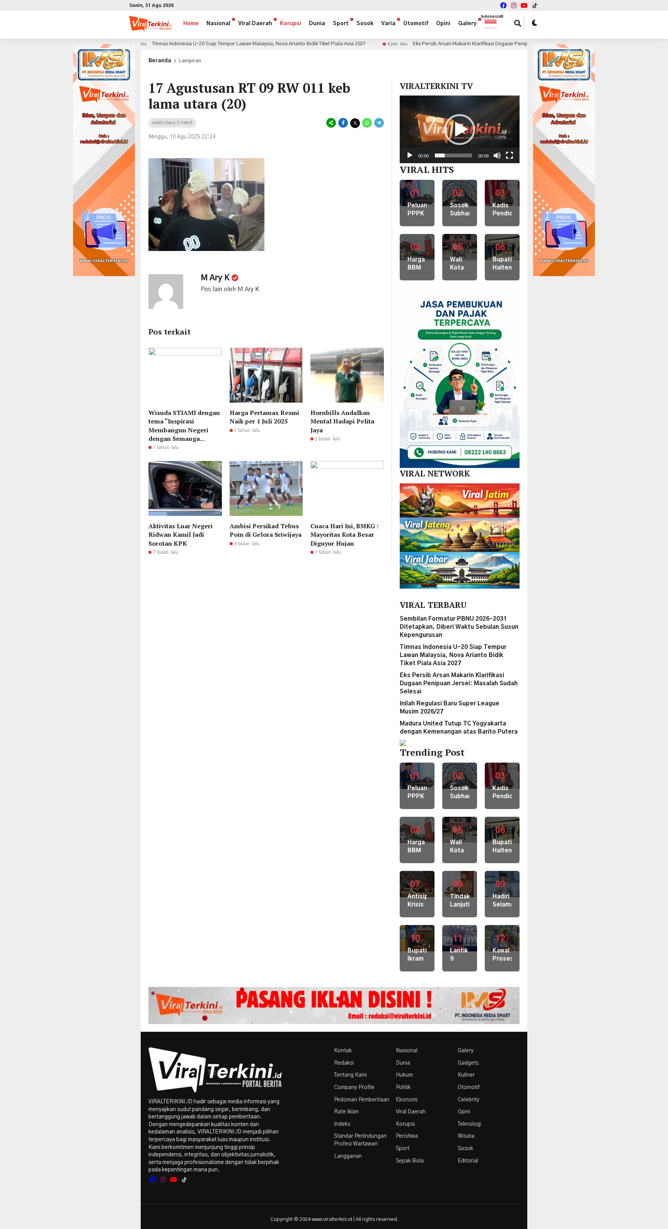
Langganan (348, 1156)
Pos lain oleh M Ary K (230, 289)
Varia (388, 23)
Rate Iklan (346, 1112)
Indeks (342, 1124)
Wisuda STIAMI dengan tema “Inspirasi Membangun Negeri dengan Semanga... (184, 425)
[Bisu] (497, 155)
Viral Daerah (255, 23)
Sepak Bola (410, 1161)
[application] (460, 129)
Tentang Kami (350, 1075)
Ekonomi (407, 1100)
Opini (443, 23)
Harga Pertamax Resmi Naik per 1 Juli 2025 (264, 416)
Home (191, 23)
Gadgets (468, 1063)
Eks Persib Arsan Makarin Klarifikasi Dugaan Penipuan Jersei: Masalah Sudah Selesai (278, 43)
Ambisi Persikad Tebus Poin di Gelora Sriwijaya (266, 530)
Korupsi (290, 23)
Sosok (364, 23)
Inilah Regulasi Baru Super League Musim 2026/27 (483, 43)
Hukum (404, 1075)
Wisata (466, 1136)
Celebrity (468, 1100)
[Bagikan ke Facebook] (343, 123)
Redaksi (344, 1063)
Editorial (468, 1161)
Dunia (317, 23)
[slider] (453, 155)
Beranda (159, 60)
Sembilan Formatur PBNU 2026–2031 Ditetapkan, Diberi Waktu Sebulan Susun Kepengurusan (459, 627)
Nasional (218, 23)
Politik (403, 1087)
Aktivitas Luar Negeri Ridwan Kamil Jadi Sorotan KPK (180, 535)
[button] (494, 23)
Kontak (343, 1050)
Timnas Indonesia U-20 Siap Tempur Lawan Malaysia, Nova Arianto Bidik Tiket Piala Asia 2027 (453, 655)
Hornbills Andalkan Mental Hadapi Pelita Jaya (342, 421)
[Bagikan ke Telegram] (378, 123)
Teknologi (469, 1124)
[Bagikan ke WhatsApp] (367, 123)
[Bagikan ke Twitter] (355, 123)
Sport (341, 23)
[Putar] (410, 155)
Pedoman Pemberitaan (361, 1100)
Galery (467, 23)
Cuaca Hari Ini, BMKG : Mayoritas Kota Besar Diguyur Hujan (344, 535)
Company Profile (354, 1087)
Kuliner (466, 1075)
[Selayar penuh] (509, 155)
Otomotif (415, 23)
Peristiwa (407, 1136)
